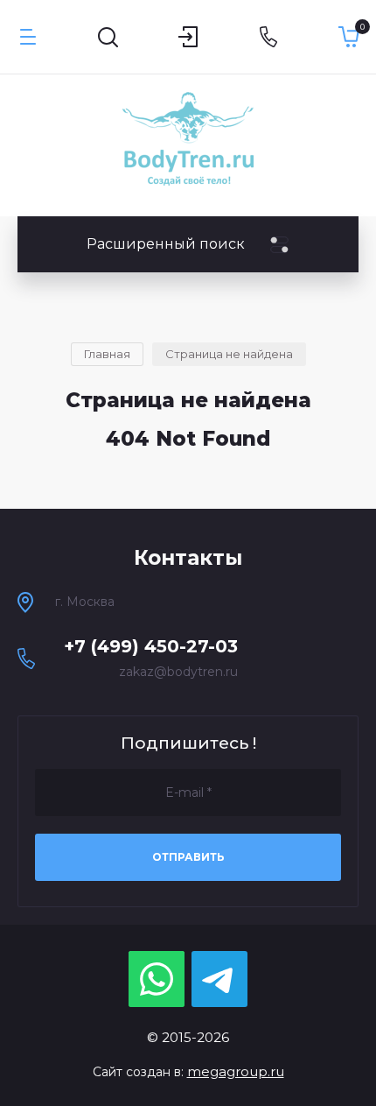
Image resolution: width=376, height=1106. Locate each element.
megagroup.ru (235, 1071)
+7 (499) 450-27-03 (151, 646)
